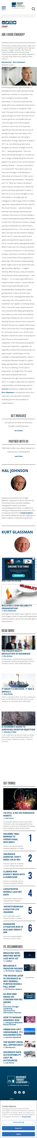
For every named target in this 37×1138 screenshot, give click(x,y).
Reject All (18, 1128)
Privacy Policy (26, 1117)
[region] (18, 1119)
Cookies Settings (18, 1122)
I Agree (18, 1134)
